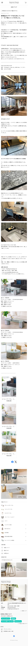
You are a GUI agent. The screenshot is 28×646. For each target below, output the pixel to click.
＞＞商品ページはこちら (6, 306)
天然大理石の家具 (8, 536)
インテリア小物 (8, 524)
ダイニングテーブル (9, 505)
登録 (24, 559)
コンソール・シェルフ (9, 517)
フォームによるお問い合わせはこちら (10, 272)
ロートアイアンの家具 (9, 540)
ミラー (6, 521)
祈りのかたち (7, 528)
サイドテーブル (8, 513)
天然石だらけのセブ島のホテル (9, 10)
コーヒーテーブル (8, 509)
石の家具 (6, 532)
